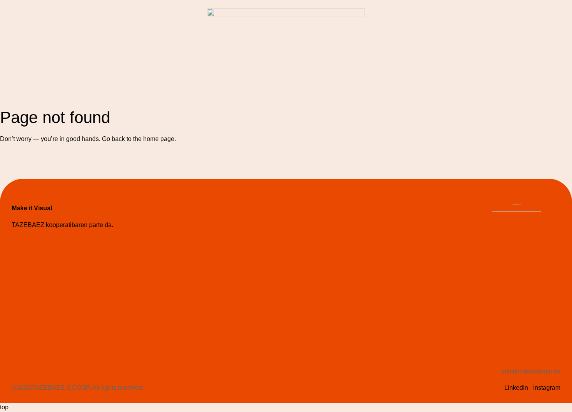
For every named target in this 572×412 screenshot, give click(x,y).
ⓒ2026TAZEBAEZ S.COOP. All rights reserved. (78, 387)
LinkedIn (516, 387)
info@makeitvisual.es (530, 371)
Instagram (546, 387)
